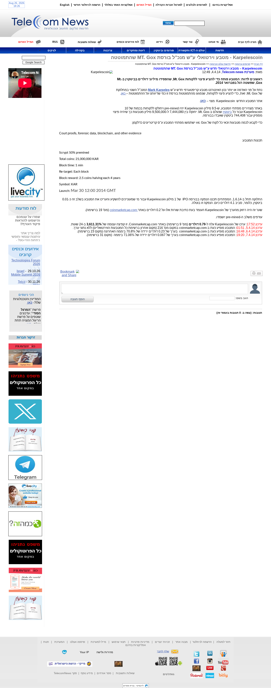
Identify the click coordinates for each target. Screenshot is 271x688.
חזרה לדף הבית (247, 42)
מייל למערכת (98, 641)
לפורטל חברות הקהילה (169, 4)
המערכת (59, 641)
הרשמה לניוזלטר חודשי (87, 4)
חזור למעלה (223, 641)
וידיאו (159, 41)
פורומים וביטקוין (242, 64)
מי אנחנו (214, 41)
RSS (55, 41)
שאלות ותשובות (125, 673)
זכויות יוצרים (162, 641)
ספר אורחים (104, 673)
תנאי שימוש (119, 641)
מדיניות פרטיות (140, 641)
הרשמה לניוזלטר (202, 641)
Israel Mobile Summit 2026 (25, 270)
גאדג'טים (168, 674)
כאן (123, 93)
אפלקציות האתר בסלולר (118, 4)
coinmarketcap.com (124, 210)
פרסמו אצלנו (78, 641)
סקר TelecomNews (65, 673)
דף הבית (258, 64)
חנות (46, 641)
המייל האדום (144, 4)
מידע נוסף (87, 673)
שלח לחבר (163, 651)
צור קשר (187, 41)
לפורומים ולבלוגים (196, 4)
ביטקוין (227, 112)
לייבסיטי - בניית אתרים (133, 686)
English (64, 4)
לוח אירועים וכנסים (128, 41)
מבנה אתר (181, 641)
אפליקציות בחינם (135, 645)
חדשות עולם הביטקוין (220, 64)
